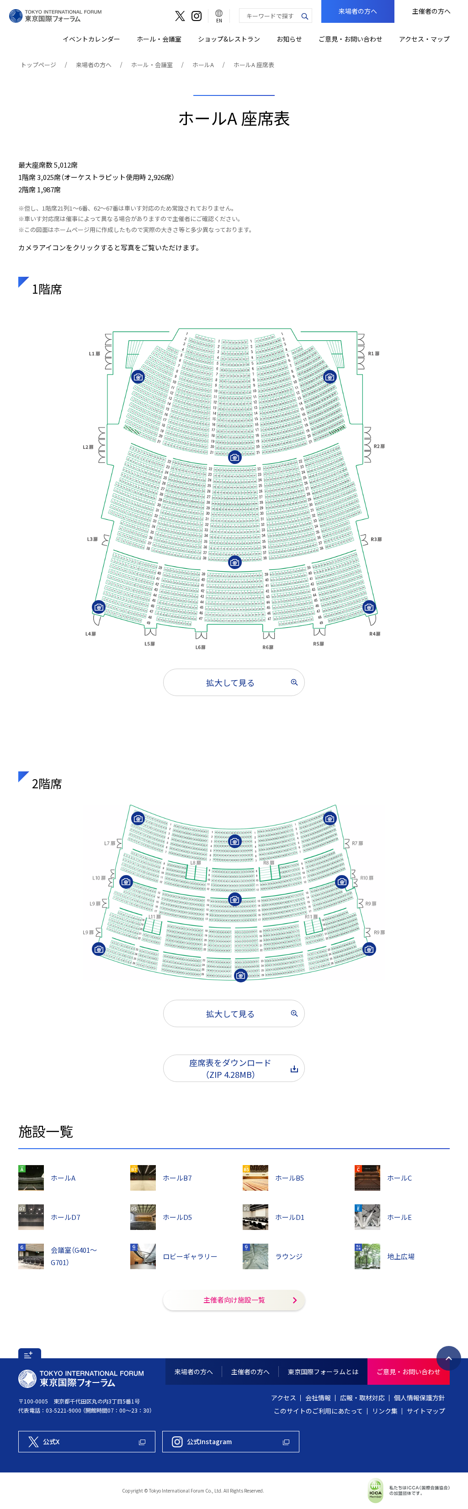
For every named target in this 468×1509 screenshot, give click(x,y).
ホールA (203, 64)
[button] (29, 1353)
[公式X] (180, 16)
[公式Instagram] (196, 16)
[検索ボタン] (305, 15)
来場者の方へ (94, 64)
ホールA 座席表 (254, 64)
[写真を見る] (138, 377)
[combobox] (268, 15)
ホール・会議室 (152, 64)
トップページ (38, 64)
